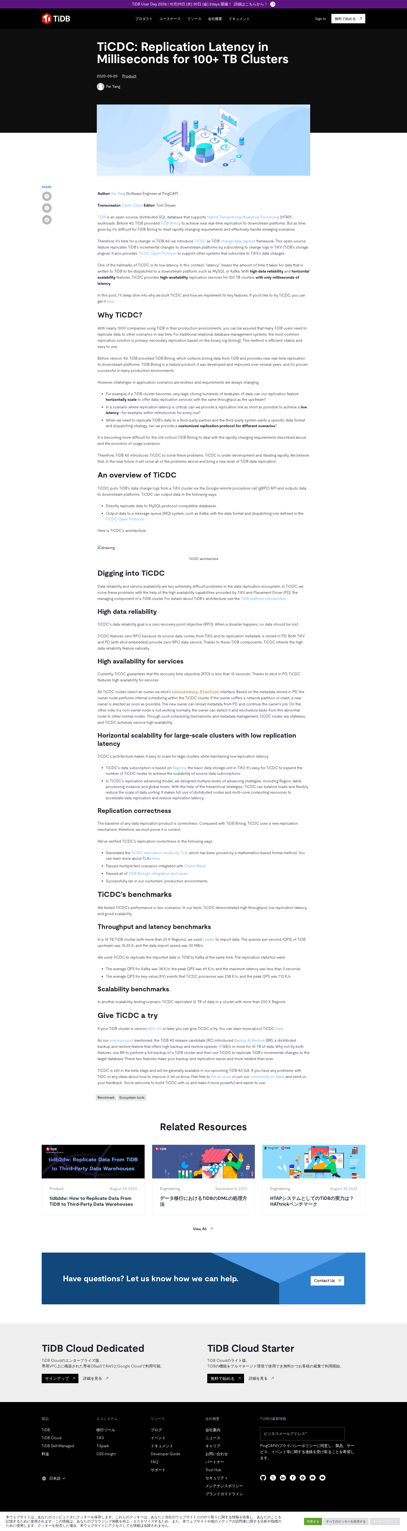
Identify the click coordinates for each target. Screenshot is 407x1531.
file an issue (221, 1076)
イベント (158, 1438)
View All (200, 1229)
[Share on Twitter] (47, 208)
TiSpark (102, 1446)
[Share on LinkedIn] (47, 220)
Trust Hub (213, 1470)
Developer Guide (165, 1454)
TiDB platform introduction (263, 598)
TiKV (100, 1438)
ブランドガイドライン (224, 1494)
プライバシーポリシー (298, 1445)
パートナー (214, 1462)
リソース (194, 19)
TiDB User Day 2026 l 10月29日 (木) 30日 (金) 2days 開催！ (200, 4)
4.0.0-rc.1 (155, 1028)
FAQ (154, 1462)
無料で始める (223, 1378)
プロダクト (144, 19)
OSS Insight (106, 1454)
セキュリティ (216, 1478)
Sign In (320, 19)
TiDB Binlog (170, 223)
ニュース (212, 1438)
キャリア (212, 1446)
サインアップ (57, 1378)
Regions (179, 768)
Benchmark (106, 1097)
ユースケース (170, 19)
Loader (209, 939)
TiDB (102, 217)
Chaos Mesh (195, 866)
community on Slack (267, 1076)
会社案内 (212, 1430)
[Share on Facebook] (47, 196)
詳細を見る (92, 1378)
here (110, 301)
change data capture (238, 241)
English (51, 1489)
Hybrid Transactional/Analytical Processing (243, 217)
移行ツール (105, 1430)
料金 (45, 1454)
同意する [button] (313, 1521)
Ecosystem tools (132, 1097)
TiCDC (200, 241)
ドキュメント (239, 19)
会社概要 (215, 19)
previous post (121, 1040)
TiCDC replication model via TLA (159, 853)
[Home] (56, 18)
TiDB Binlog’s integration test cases (158, 873)
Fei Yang (113, 86)
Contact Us (324, 1280)
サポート (158, 1470)
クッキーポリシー (385, 1521)
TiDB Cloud (51, 1438)
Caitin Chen (132, 205)
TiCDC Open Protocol (157, 253)
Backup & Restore (249, 1040)
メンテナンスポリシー (224, 1486)
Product (129, 76)
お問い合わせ (216, 1454)
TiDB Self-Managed (58, 1446)
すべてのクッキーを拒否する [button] (346, 1521)
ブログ (156, 1430)
